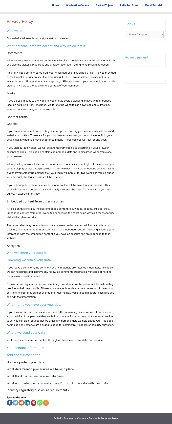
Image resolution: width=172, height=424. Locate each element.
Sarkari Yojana (104, 5)
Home (55, 5)
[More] (46, 403)
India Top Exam (129, 5)
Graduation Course (77, 5)
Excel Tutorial (153, 5)
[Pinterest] (33, 403)
